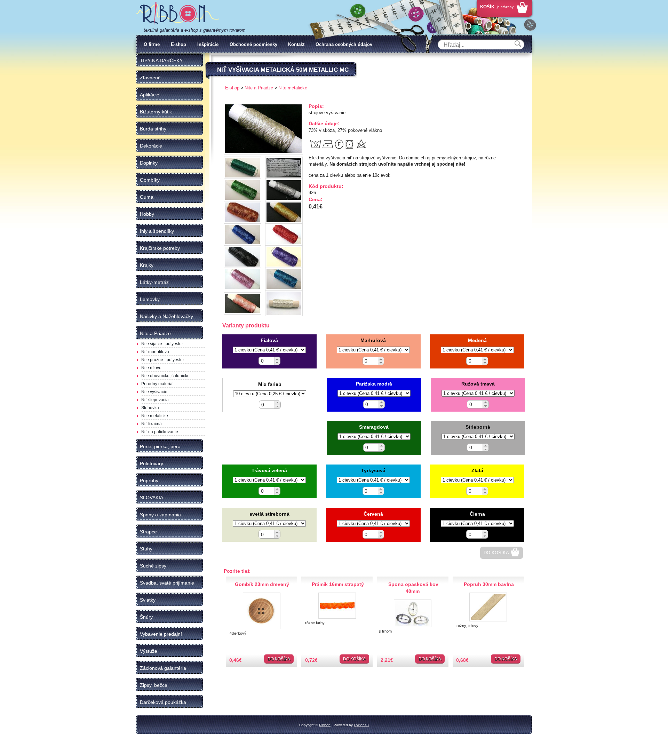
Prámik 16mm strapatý (338, 584)
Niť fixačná (151, 423)
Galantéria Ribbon (177, 13)
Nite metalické (154, 415)
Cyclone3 (361, 725)
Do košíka (496, 552)
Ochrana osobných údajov (344, 44)
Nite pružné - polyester (162, 359)
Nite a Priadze (259, 87)
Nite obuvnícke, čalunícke (165, 375)
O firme (152, 44)
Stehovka (150, 407)
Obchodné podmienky (253, 44)
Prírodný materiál (157, 383)
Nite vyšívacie (154, 391)
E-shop (178, 44)
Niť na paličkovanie (159, 431)
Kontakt (296, 44)
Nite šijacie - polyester (162, 343)
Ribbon (325, 725)
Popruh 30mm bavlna (489, 584)
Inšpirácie (207, 44)
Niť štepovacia (155, 399)
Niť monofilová (155, 351)
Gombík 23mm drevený (262, 584)
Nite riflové (151, 367)
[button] (277, 359)
